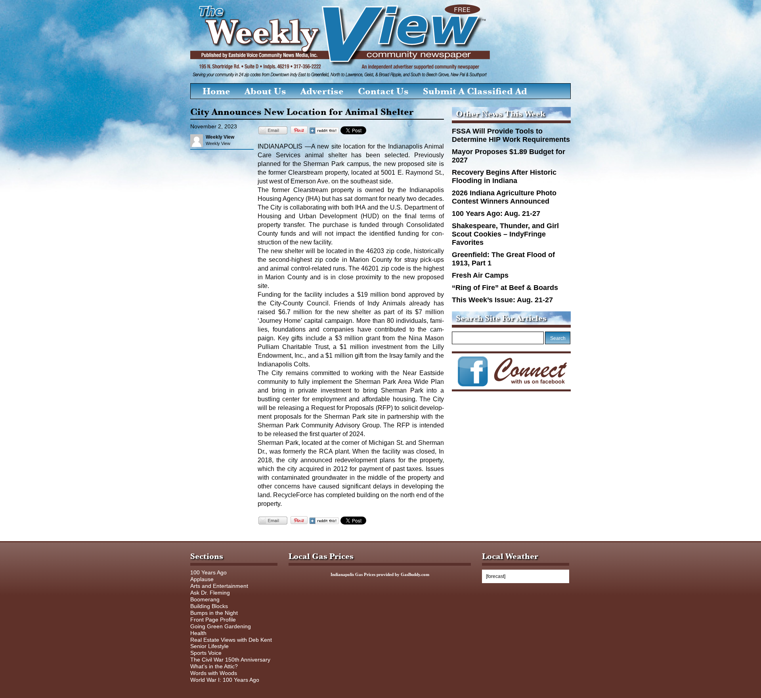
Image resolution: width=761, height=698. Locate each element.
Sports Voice (206, 653)
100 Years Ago (208, 572)
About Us (265, 91)
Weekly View (220, 137)
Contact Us (383, 91)
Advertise (322, 91)
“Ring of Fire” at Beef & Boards (505, 288)
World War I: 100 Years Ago (224, 680)
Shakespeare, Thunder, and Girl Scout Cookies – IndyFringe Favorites (505, 234)
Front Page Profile (213, 619)
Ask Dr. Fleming (210, 592)
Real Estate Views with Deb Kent (231, 640)
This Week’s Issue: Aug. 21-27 (502, 300)
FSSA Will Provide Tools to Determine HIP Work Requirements (511, 135)
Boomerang (205, 599)
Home (216, 91)
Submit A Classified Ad (475, 91)
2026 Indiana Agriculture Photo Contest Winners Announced (504, 197)
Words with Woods (213, 673)
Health (198, 633)
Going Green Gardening (220, 626)
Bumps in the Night (214, 613)
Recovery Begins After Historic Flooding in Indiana (504, 176)
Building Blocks (209, 606)
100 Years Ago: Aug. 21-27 (496, 213)
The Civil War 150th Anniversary (230, 659)
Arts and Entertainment (219, 586)
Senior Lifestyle (209, 646)
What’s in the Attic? (214, 666)
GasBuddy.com (415, 574)
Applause (202, 579)
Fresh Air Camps (480, 275)
